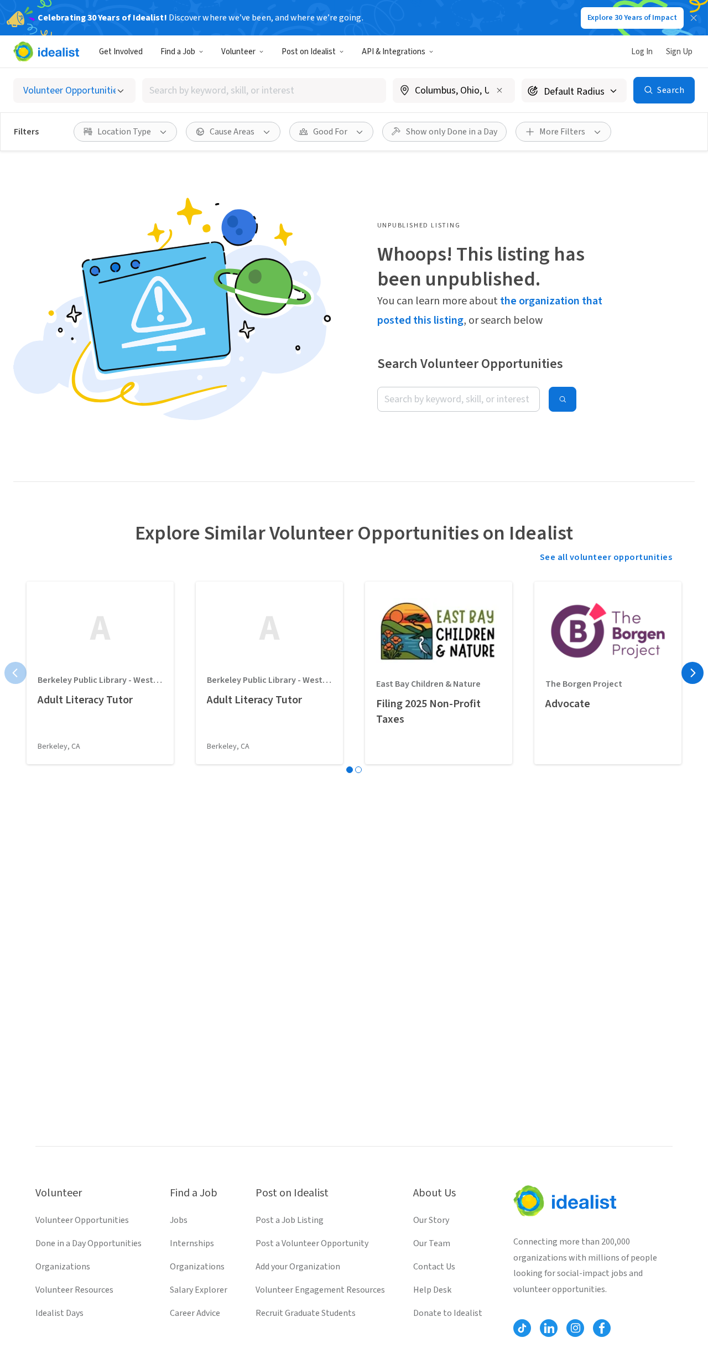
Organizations (62, 1267)
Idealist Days (59, 1313)
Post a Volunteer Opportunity (312, 1243)
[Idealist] (46, 51)
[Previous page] (15, 673)
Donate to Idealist (447, 1313)
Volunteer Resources (74, 1290)
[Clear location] (499, 90)
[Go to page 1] (349, 769)
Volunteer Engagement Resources (320, 1290)
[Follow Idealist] (522, 1328)
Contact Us (434, 1267)
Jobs (179, 1220)
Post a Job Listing (290, 1220)
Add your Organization (298, 1267)
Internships (192, 1243)
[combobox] (264, 90)
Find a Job (177, 52)
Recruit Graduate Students (306, 1313)
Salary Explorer (198, 1290)
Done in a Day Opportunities (88, 1243)
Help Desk (432, 1290)
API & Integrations (393, 52)
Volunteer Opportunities (82, 1220)
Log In (642, 52)
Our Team (431, 1243)
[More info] (454, 91)
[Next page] (692, 673)
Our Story (431, 1220)
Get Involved (121, 52)
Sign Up (679, 52)
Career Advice (195, 1313)
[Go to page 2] (358, 769)
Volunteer (238, 52)
